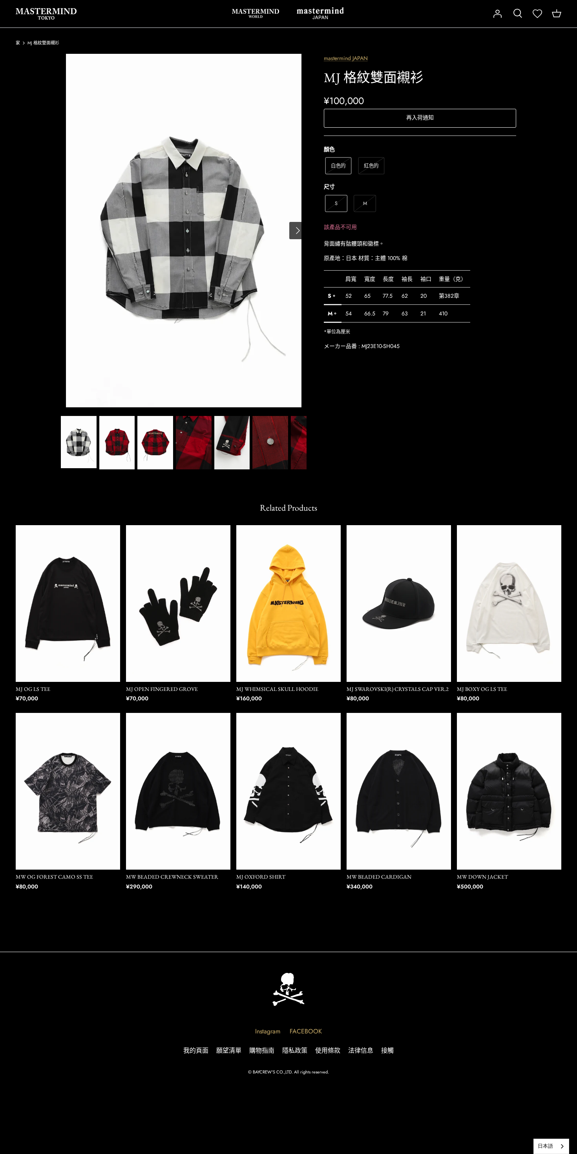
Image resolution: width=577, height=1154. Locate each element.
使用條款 (327, 1050)
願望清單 (228, 1050)
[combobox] (551, 1146)
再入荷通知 (420, 117)
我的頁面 (195, 1050)
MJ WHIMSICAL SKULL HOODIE (277, 688)
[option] (184, 230)
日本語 (545, 1146)
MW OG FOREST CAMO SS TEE (54, 876)
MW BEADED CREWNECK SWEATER (172, 876)
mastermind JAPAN (346, 58)
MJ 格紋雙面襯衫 (43, 43)
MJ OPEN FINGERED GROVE (162, 688)
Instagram (267, 1031)
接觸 (387, 1050)
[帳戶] (497, 13)
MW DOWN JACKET (482, 876)
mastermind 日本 (320, 13)
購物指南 (261, 1050)
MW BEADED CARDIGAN (379, 876)
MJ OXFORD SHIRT (260, 876)
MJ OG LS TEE (33, 688)
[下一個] (298, 230)
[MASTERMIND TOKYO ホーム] (288, 989)
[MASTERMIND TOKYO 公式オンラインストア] (46, 14)
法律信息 (360, 1050)
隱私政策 (294, 1050)
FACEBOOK (306, 1031)
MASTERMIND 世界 (255, 13)
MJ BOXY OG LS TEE (482, 688)
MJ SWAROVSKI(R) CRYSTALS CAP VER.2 (398, 688)
